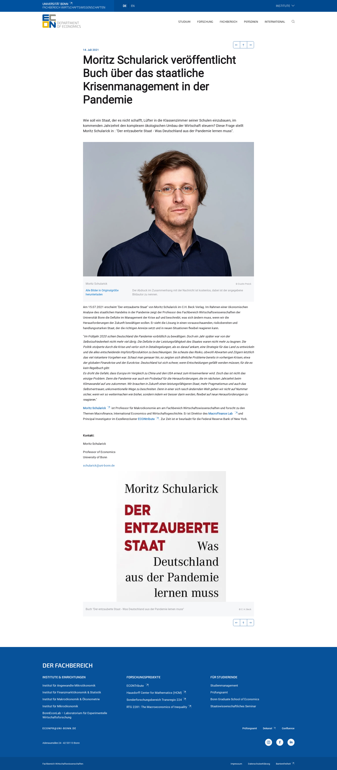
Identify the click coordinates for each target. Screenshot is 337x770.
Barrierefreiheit (283, 763)
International (275, 21)
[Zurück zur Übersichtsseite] (243, 44)
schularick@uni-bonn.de (99, 465)
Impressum (236, 763)
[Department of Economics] (61, 21)
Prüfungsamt (219, 692)
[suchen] (292, 24)
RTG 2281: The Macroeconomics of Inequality (157, 707)
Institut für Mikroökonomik (60, 706)
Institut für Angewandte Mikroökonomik (68, 685)
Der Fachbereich (67, 665)
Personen (251, 21)
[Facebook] (279, 742)
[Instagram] (268, 742)
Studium (184, 21)
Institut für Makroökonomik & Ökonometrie (71, 699)
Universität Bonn (55, 3)
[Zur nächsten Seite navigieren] (250, 44)
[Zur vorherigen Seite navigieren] (236, 44)
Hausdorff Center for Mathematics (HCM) (154, 692)
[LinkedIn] (291, 742)
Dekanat (267, 728)
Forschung (205, 21)
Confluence (288, 728)
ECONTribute (135, 685)
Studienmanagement (224, 685)
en (133, 5)
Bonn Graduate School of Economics (234, 699)
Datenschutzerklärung (259, 763)
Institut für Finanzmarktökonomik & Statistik (71, 692)
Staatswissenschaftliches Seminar (233, 706)
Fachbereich (228, 21)
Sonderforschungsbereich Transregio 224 (154, 699)
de (125, 5)
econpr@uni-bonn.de (59, 728)
